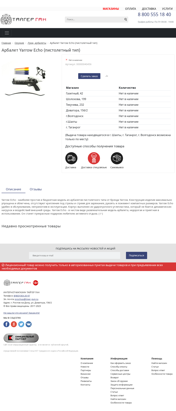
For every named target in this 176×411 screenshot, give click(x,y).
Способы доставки (120, 370)
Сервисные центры (120, 373)
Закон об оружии (119, 381)
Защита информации (122, 384)
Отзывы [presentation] (36, 189)
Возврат (115, 377)
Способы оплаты (119, 366)
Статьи (114, 391)
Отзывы (85, 377)
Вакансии (86, 373)
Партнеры (86, 370)
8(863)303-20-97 (22, 295)
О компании (87, 363)
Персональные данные (122, 388)
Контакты (85, 384)
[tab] (13, 189)
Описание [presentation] (13, 189)
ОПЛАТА (130, 9)
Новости (85, 366)
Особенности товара (121, 402)
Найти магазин (118, 399)
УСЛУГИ (167, 9)
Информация (119, 358)
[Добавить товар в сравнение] (107, 76)
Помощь (156, 358)
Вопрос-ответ (117, 395)
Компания (87, 358)
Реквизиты (86, 381)
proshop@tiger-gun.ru (26, 299)
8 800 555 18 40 (154, 14)
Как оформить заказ (121, 363)
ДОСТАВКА (149, 9)
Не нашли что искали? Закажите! (21, 312)
